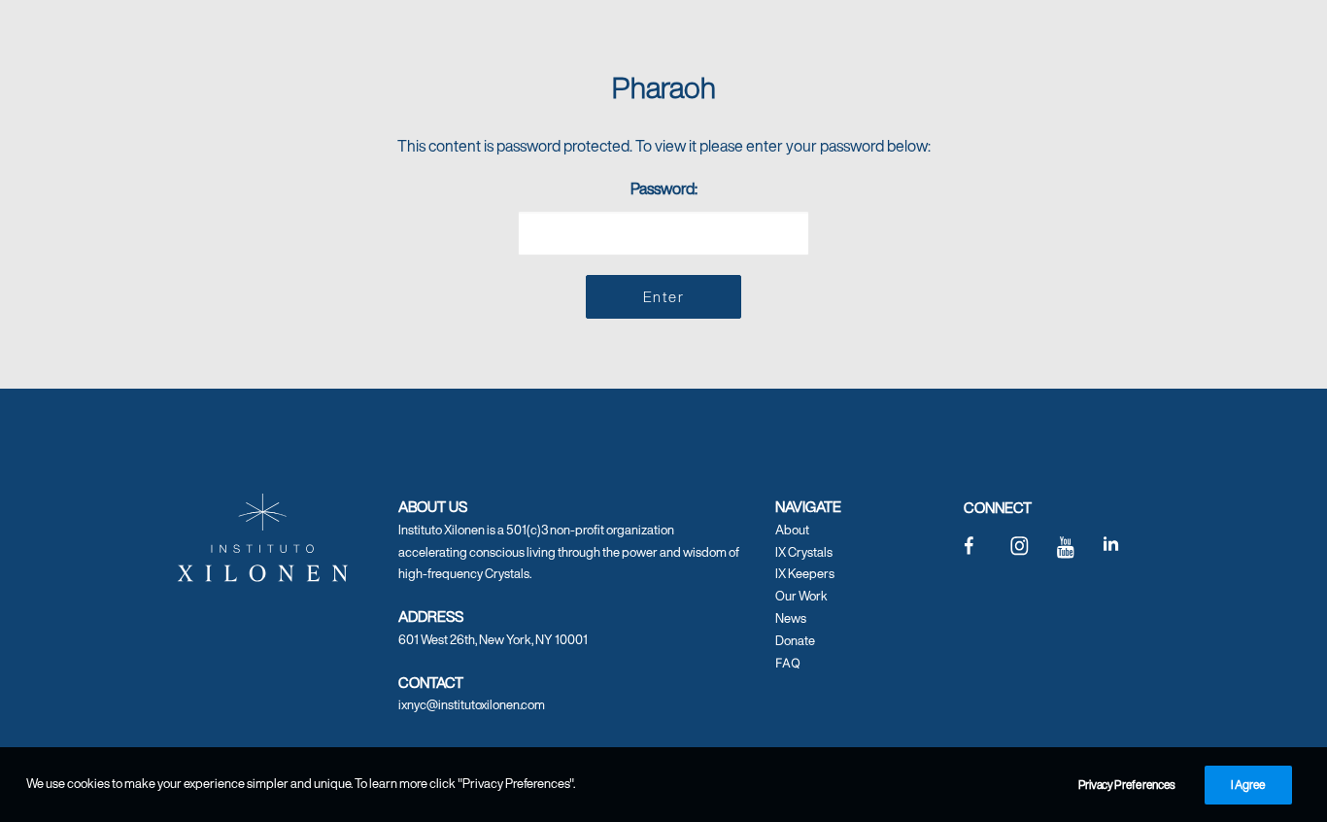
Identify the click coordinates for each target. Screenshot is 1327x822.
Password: (664, 188)
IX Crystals (804, 552)
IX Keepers (804, 574)
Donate (795, 641)
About (792, 530)
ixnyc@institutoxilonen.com (471, 705)
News (790, 618)
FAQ (787, 662)
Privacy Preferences (1126, 784)
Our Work (801, 596)
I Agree (1248, 784)
